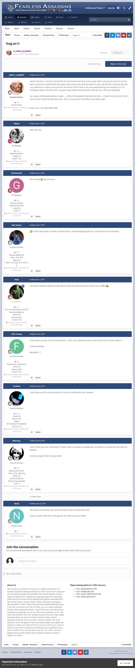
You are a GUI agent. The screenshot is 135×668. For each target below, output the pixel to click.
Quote (38, 115)
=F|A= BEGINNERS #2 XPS (86, 589)
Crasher (16, 386)
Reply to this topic (118, 64)
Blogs (7, 28)
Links (49, 22)
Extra (36, 22)
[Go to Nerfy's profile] (16, 516)
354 (17, 200)
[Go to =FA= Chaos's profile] (16, 346)
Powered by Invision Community (121, 653)
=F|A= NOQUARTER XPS (85, 597)
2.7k (18, 307)
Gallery (37, 17)
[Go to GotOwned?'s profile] (16, 185)
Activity (74, 17)
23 (17, 102)
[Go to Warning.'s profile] (16, 453)
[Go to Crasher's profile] (16, 398)
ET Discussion (33, 54)
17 (17, 531)
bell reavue (17, 225)
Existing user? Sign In (94, 8)
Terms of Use (37, 665)
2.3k (17, 413)
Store (60, 17)
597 (17, 252)
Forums (23, 17)
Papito (17, 123)
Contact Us (28, 652)
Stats (10, 22)
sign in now (63, 550)
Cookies (38, 652)
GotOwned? (16, 173)
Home (10, 17)
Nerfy (16, 503)
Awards (26, 28)
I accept (126, 663)
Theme (5, 652)
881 (17, 468)
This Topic (119, 20)
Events (37, 28)
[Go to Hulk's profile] (16, 292)
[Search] (129, 19)
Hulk (17, 279)
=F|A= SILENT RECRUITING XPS (88, 594)
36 (17, 361)
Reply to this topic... (29, 561)
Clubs (16, 28)
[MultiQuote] (32, 115)
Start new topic (94, 64)
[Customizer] (118, 7)
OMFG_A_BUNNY (16, 75)
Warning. (17, 441)
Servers (71, 28)
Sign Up (111, 8)
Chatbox (48, 28)
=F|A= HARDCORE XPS (84, 591)
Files (49, 17)
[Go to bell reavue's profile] (16, 237)
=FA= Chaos (16, 334)
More (7, 34)
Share (105, 53)
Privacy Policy (16, 652)
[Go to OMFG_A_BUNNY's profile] (9, 53)
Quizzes (59, 28)
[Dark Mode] (124, 7)
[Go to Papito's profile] (16, 136)
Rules (23, 22)
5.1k (17, 151)
